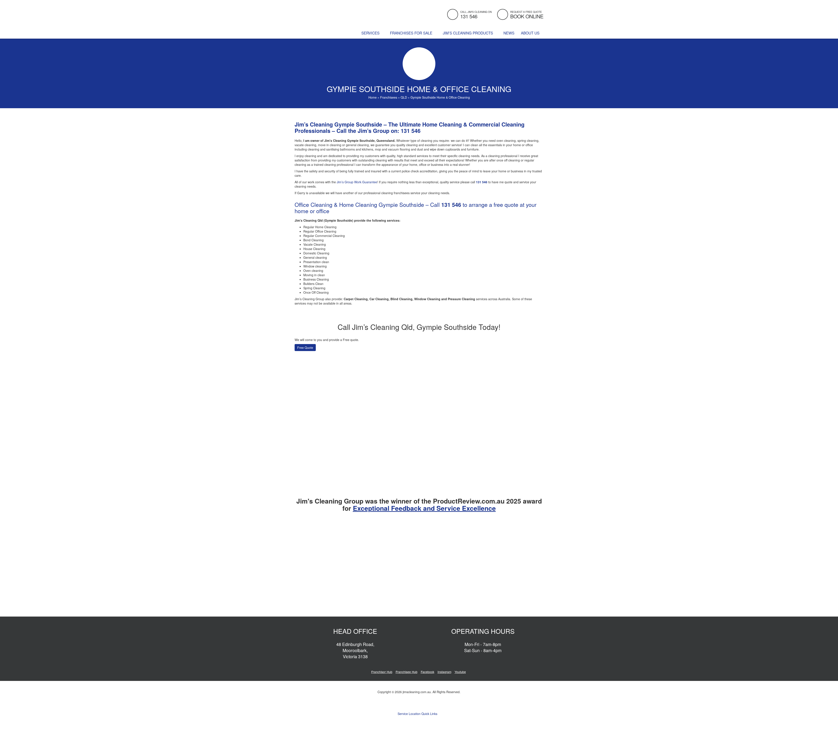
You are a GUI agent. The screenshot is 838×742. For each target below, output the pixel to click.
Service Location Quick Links (418, 713)
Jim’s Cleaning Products (468, 33)
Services (371, 33)
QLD (404, 97)
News (508, 33)
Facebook (427, 672)
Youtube (460, 672)
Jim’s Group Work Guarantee (357, 182)
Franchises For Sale (411, 33)
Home (372, 97)
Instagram (444, 672)
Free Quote (305, 347)
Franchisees (388, 97)
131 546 (411, 131)
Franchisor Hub (381, 672)
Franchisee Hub (406, 672)
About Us (531, 33)
